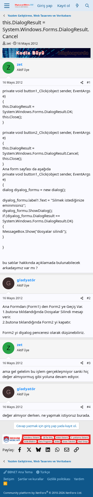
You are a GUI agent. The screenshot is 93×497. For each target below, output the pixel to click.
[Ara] (87, 5)
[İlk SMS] (46, 442)
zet (8, 43)
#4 (89, 407)
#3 (89, 363)
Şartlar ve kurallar (31, 479)
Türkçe (44, 472)
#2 (89, 298)
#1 (89, 82)
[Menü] (7, 6)
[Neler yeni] (77, 5)
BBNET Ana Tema (19, 472)
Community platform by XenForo (42, 493)
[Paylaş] (82, 83)
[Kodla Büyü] (46, 56)
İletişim (8, 479)
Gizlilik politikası (58, 479)
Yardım (79, 479)
